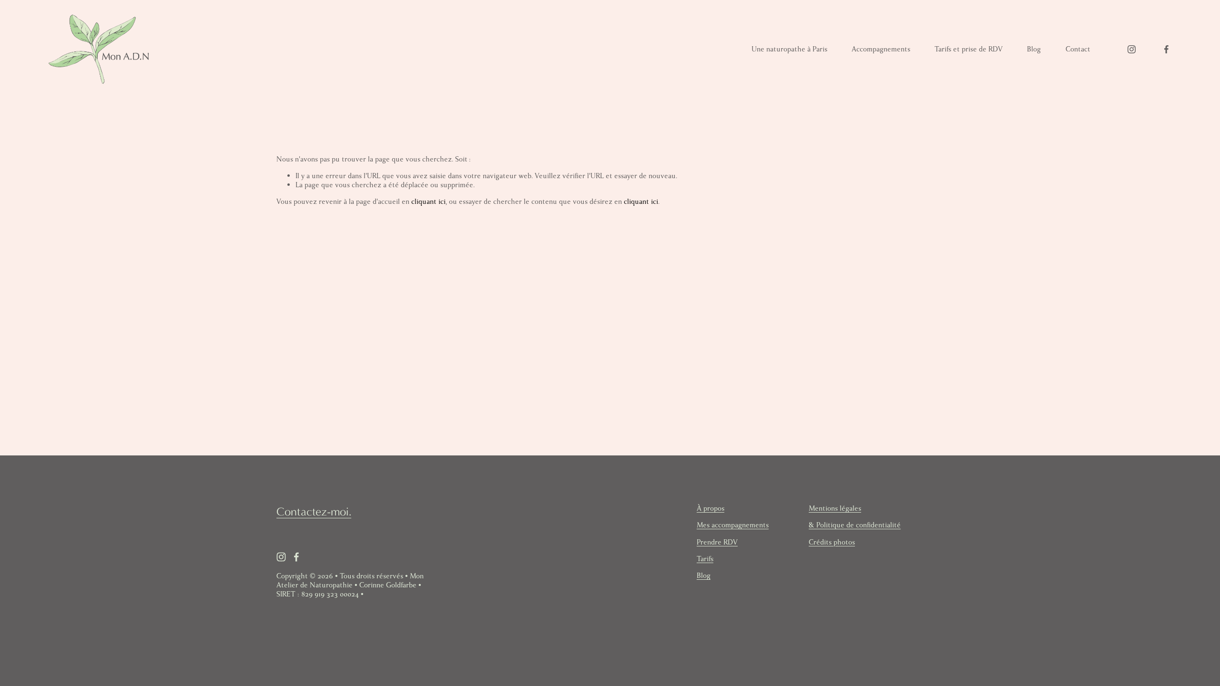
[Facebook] (1166, 49)
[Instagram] (1132, 49)
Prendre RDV (717, 542)
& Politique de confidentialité (855, 525)
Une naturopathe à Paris (789, 49)
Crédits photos (832, 542)
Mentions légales (835, 508)
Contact (1078, 49)
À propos (710, 508)
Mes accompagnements (733, 525)
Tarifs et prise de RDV (969, 49)
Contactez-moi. (313, 511)
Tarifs (705, 559)
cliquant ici (428, 201)
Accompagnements (881, 49)
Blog (1034, 49)
